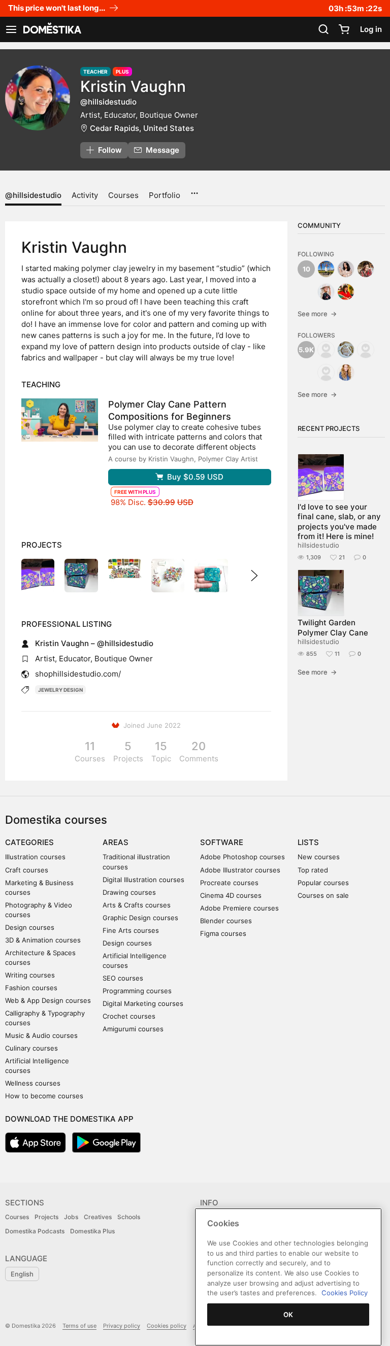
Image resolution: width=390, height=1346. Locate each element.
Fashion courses (31, 988)
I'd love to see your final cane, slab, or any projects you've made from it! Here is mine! (339, 521)
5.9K (306, 350)
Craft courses (26, 870)
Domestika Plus (92, 1231)
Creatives (98, 1217)
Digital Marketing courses (143, 1003)
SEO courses (123, 978)
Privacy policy (121, 1325)
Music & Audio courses (41, 1035)
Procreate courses (229, 883)
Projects (46, 1217)
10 (306, 269)
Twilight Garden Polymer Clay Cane (333, 627)
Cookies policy (166, 1325)
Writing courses (30, 975)
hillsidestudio (318, 545)
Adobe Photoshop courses (242, 857)
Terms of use (79, 1325)
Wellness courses (32, 1083)
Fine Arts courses (131, 930)
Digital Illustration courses (143, 880)
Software (221, 842)
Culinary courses (31, 1048)
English (22, 1274)
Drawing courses (129, 892)
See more (317, 314)
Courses (123, 195)
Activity (85, 195)
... (194, 189)
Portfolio (164, 195)
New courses (319, 857)
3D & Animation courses (43, 940)
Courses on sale (323, 895)
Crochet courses (129, 1016)
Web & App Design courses (48, 1000)
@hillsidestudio (33, 195)
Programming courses (137, 991)
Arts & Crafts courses (137, 905)
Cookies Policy (344, 1293)
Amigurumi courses (133, 1029)
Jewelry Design (60, 690)
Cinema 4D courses (231, 895)
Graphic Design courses (140, 918)
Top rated (313, 870)
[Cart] (344, 29)
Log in (371, 29)
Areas (115, 842)
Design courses (29, 927)
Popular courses (323, 883)
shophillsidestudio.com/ (78, 674)
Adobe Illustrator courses (240, 870)
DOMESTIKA (51, 29)
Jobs (71, 1217)
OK (288, 1314)
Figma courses (223, 933)
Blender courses (226, 921)
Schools (128, 1217)
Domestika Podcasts (34, 1231)
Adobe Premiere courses (239, 908)
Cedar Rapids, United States (142, 128)
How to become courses (44, 1096)
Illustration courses (35, 857)
